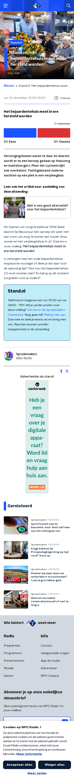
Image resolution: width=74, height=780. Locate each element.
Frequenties (12, 645)
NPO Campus (50, 675)
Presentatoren (14, 660)
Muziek (9, 668)
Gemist (8, 675)
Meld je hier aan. (55, 314)
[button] (5, 5)
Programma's (13, 653)
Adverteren (49, 668)
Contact (46, 645)
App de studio (50, 660)
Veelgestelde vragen (55, 653)
